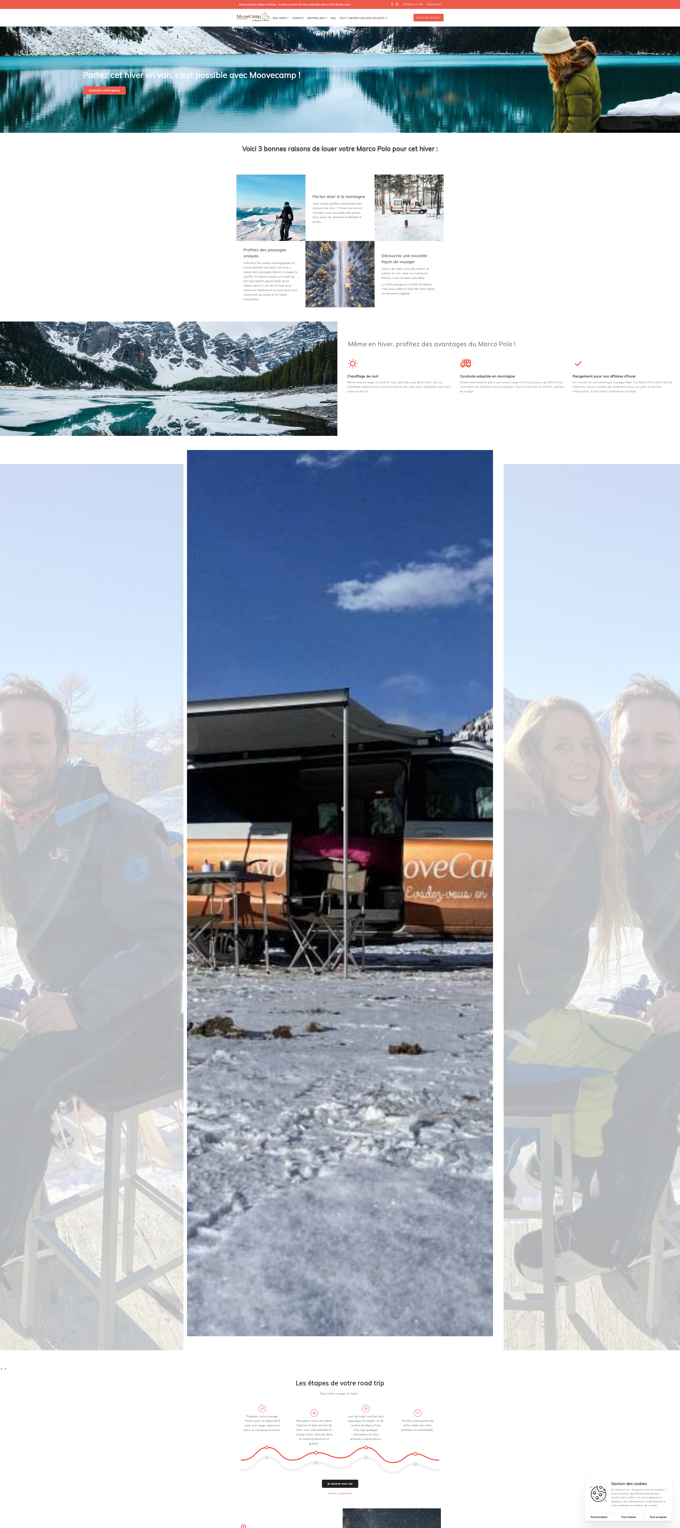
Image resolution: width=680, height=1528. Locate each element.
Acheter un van (413, 4)
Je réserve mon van (340, 1483)
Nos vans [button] (279, 18)
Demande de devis (428, 17)
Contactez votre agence (104, 90)
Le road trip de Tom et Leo (520, 1360)
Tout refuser (628, 1517)
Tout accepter (658, 1517)
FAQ (333, 18)
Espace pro (433, 4)
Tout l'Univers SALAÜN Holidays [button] (362, 18)
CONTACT (298, 18)
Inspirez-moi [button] (316, 18)
